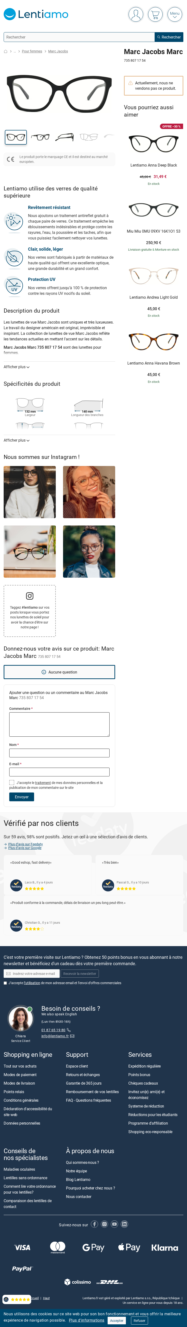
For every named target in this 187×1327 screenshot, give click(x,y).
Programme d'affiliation (148, 1123)
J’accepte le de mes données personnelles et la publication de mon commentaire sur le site (56, 785)
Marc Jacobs (58, 51)
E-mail (15, 764)
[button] (16, 137)
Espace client (77, 1066)
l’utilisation (32, 982)
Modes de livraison (19, 1083)
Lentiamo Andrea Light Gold (154, 297)
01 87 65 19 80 (53, 1030)
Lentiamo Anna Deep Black (154, 165)
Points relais (14, 1091)
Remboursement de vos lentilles (92, 1091)
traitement (43, 782)
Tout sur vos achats (20, 1066)
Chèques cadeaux (143, 1083)
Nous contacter (78, 1196)
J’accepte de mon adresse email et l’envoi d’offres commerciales (65, 982)
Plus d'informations (86, 1320)
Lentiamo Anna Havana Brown (153, 363)
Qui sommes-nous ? (82, 1162)
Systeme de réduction (146, 1106)
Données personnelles (22, 1123)
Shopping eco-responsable (150, 1131)
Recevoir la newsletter (79, 973)
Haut (46, 1298)
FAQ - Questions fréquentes (88, 1100)
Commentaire (21, 708)
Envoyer (21, 797)
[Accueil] (6, 51)
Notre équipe (76, 1171)
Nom (14, 744)
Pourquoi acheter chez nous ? (90, 1188)
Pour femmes (32, 51)
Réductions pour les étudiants (153, 1114)
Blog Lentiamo (78, 1179)
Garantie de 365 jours (84, 1083)
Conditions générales (21, 1100)
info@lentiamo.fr (55, 1036)
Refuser (139, 1320)
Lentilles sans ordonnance (25, 1177)
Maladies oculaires (19, 1169)
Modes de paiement (20, 1074)
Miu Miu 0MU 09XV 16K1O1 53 (153, 231)
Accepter (116, 1320)
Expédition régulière (144, 1066)
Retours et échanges (83, 1074)
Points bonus (139, 1074)
